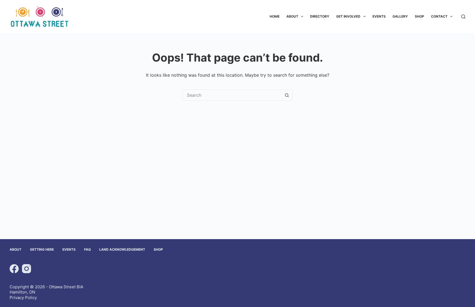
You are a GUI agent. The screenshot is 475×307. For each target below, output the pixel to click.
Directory (319, 16)
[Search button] (286, 95)
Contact (439, 16)
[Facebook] (14, 268)
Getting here (42, 249)
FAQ (87, 249)
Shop (419, 16)
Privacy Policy (23, 297)
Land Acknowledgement (122, 249)
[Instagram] (26, 268)
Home (275, 16)
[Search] (463, 17)
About (292, 16)
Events (379, 16)
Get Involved (348, 16)
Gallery (400, 16)
